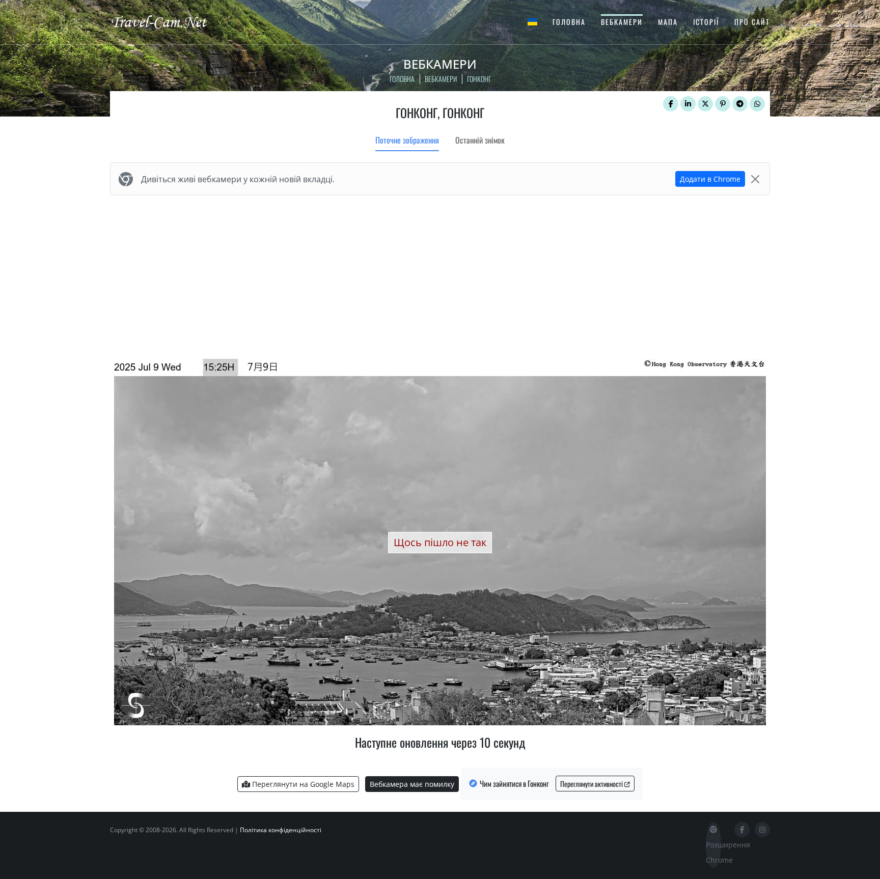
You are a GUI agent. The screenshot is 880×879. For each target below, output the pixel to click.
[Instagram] (762, 829)
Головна (569, 21)
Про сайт (752, 21)
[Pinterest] (722, 103)
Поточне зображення (407, 140)
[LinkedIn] (688, 103)
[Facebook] (670, 103)
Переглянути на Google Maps (302, 784)
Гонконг (479, 78)
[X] (705, 103)
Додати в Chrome (710, 179)
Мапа (668, 21)
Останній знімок (480, 140)
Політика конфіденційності (280, 830)
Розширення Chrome (713, 852)
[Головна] (167, 21)
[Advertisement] (440, 275)
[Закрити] (755, 179)
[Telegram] (740, 103)
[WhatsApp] (757, 103)
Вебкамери (622, 21)
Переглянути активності (592, 783)
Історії (706, 21)
